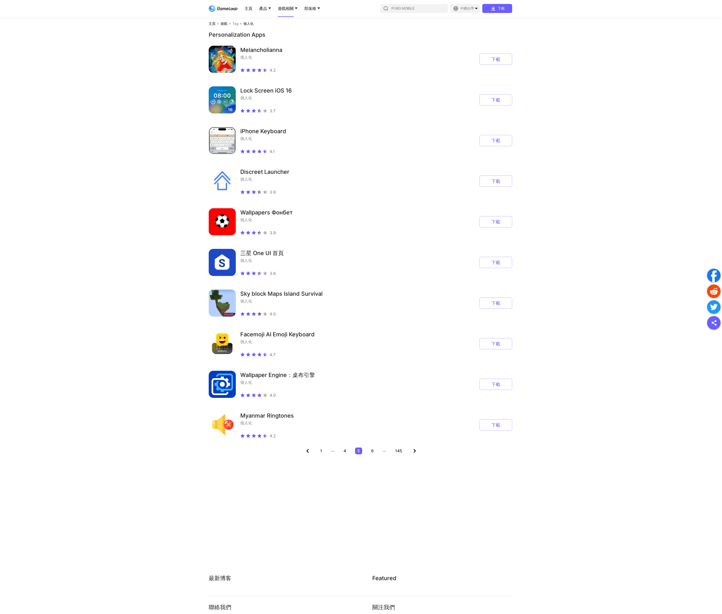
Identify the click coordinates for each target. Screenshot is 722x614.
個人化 (248, 23)
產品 (263, 8)
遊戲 (224, 23)
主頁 (248, 8)
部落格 (310, 8)
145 (398, 450)
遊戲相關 (286, 8)
